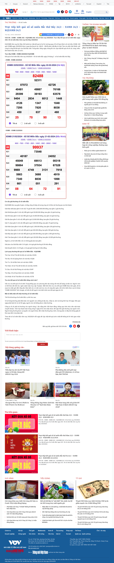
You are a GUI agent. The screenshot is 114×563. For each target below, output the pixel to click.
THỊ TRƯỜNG (10, 22)
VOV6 (69, 1)
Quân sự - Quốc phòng (83, 534)
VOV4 (55, 1)
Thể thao (57, 18)
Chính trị (14, 18)
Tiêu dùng (45, 478)
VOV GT (76, 1)
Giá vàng (9, 478)
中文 (6, 4)
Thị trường (44, 18)
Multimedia (32, 18)
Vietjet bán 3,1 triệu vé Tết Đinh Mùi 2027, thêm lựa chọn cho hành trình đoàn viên (95, 72)
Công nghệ (82, 18)
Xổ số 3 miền (23, 22)
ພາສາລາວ (78, 4)
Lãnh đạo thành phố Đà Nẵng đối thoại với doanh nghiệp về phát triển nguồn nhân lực (96, 161)
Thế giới (25, 18)
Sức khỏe (89, 18)
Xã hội (20, 18)
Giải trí (107, 18)
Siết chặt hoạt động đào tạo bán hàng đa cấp (56, 512)
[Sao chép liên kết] (75, 34)
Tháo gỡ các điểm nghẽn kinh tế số (95, 150)
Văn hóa (101, 18)
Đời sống (95, 18)
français (15, 4)
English (88, 12)
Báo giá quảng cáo (33, 548)
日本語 (51, 4)
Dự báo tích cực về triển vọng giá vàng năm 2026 (22, 517)
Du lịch (68, 534)
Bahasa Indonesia (38, 4)
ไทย (108, 4)
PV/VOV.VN (76, 322)
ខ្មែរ (59, 4)
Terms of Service (39, 341)
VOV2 (41, 1)
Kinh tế (38, 18)
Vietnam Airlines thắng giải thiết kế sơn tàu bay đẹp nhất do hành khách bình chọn (95, 53)
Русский (88, 4)
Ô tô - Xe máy (65, 18)
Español (99, 4)
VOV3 (48, 1)
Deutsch (25, 4)
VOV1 (34, 1)
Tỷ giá (79, 478)
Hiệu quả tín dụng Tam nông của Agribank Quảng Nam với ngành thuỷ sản (96, 65)
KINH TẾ (85, 124)
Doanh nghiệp (74, 18)
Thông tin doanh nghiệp (94, 24)
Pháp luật (51, 18)
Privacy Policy (30, 341)
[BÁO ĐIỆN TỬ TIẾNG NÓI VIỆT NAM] (11, 12)
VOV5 (62, 1)
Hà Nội (25, 12)
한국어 (68, 4)
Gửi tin (43, 344)
